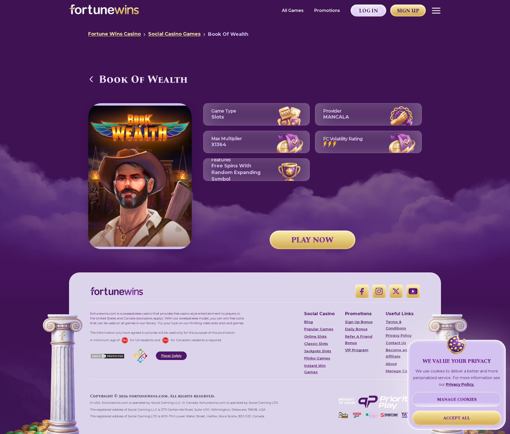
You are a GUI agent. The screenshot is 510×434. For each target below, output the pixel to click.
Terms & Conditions (396, 325)
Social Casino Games (174, 34)
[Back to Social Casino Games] (91, 79)
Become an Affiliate (396, 353)
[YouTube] (413, 291)
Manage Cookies (401, 371)
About (391, 364)
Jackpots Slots (317, 351)
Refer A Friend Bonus (358, 339)
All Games (293, 10)
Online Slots (315, 336)
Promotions (327, 10)
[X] (396, 291)
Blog (308, 322)
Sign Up (408, 10)
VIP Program (356, 350)
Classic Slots (316, 343)
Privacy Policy (399, 335)
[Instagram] (379, 291)
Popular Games (318, 329)
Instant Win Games (315, 368)
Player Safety (171, 356)
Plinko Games (317, 358)
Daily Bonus (356, 329)
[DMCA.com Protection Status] (107, 356)
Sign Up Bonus (359, 322)
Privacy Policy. (460, 384)
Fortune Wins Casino (114, 34)
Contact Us (396, 343)
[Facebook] (362, 291)
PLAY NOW (312, 240)
